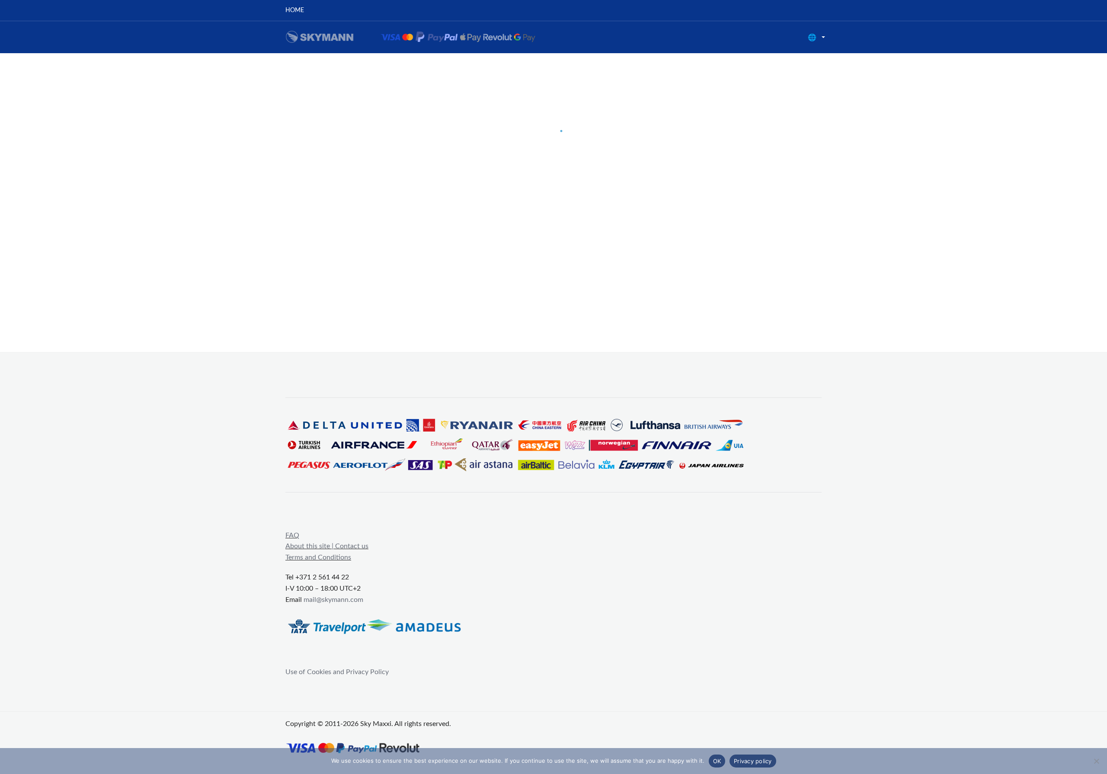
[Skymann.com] (421, 36)
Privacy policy (753, 761)
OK (717, 761)
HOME (294, 10)
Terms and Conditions (318, 557)
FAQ (292, 535)
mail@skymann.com (333, 599)
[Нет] (1096, 761)
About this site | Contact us (326, 546)
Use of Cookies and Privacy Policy (337, 671)
